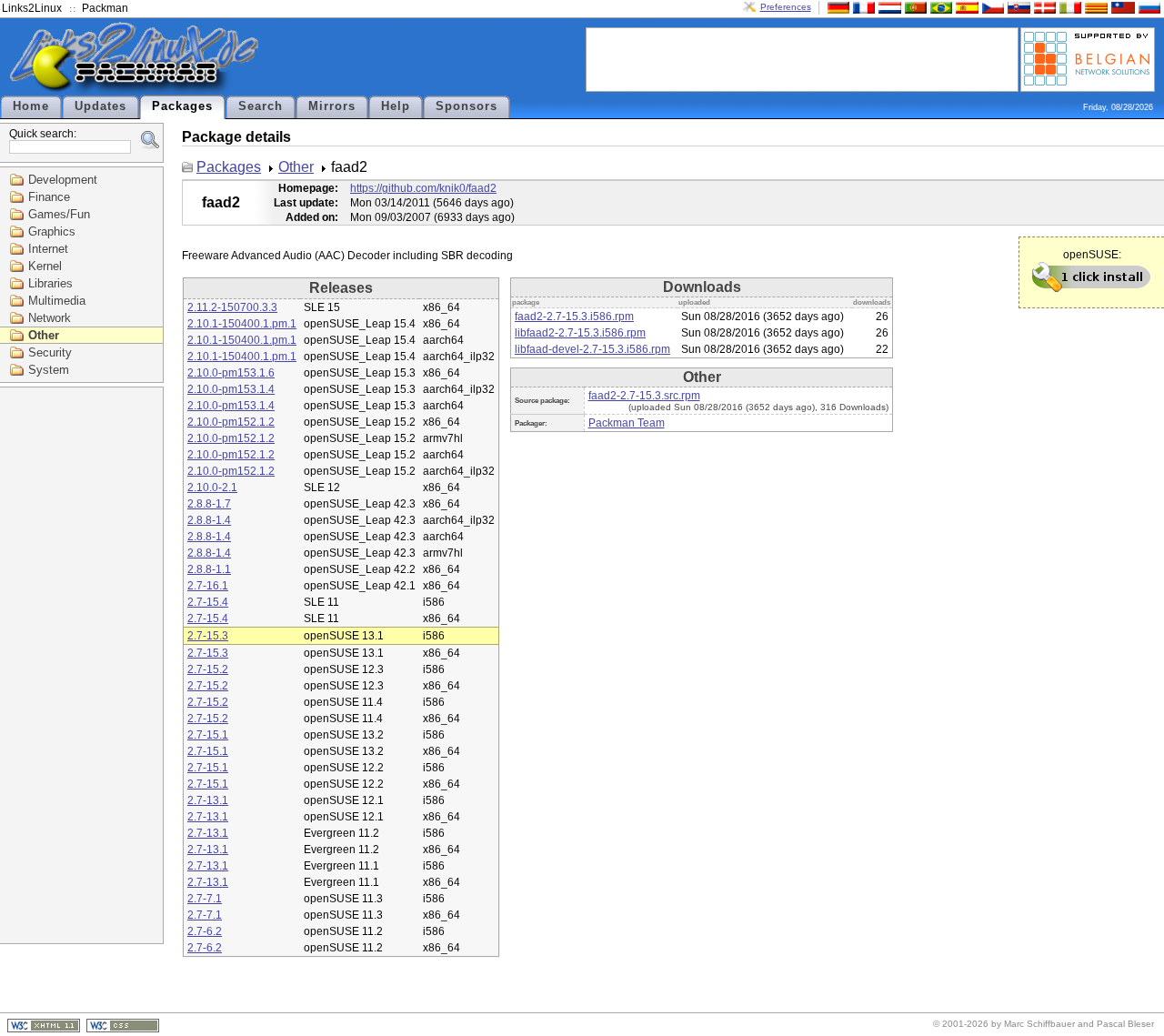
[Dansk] (1043, 7)
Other (43, 335)
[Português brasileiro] (939, 7)
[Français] (862, 7)
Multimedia (56, 300)
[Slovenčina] (1016, 7)
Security (50, 352)
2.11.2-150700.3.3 (232, 307)
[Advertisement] (802, 58)
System (48, 370)
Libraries (50, 283)
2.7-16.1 (207, 585)
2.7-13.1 (207, 800)
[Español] (965, 7)
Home (31, 106)
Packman (105, 8)
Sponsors (466, 106)
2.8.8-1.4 (209, 520)
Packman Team (626, 423)
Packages (182, 106)
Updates (100, 106)
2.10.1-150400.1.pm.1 (241, 323)
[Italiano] (1068, 7)
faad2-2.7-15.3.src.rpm (644, 395)
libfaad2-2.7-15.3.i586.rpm (580, 333)
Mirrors (332, 106)
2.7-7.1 (204, 898)
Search (260, 106)
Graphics (51, 231)
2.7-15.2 (207, 669)
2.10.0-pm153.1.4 (231, 389)
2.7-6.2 (204, 931)
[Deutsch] (836, 7)
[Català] (1094, 7)
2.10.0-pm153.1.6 (231, 373)
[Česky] (991, 7)
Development (62, 179)
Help (395, 106)
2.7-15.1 (207, 735)
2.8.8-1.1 (209, 569)
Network (49, 318)
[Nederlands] (887, 7)
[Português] (914, 7)
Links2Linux (32, 8)
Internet (48, 249)
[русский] (1147, 7)
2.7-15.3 (207, 635)
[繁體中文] (1121, 7)
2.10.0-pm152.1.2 (231, 422)
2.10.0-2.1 (212, 487)
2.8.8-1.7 (209, 504)
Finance (49, 197)
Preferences (785, 7)
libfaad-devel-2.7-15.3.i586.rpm (592, 349)
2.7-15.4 (207, 602)
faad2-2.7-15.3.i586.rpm (574, 316)
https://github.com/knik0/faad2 (423, 188)
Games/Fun (59, 214)
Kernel (45, 266)
